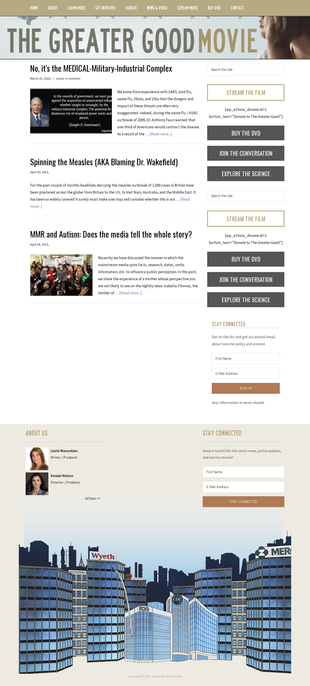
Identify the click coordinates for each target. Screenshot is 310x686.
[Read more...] (161, 133)
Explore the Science (246, 173)
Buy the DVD (245, 133)
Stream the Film (245, 92)
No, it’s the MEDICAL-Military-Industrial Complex (101, 68)
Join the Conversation (246, 153)
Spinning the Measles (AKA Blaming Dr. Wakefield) (104, 162)
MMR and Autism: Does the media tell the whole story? (111, 234)
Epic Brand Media (171, 676)
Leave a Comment (68, 78)
